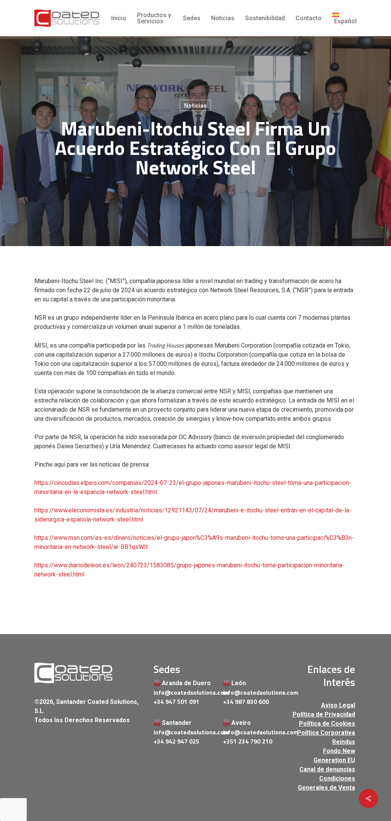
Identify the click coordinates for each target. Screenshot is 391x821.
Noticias (195, 105)
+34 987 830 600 (246, 701)
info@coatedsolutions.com (185, 692)
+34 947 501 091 (176, 701)
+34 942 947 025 (176, 741)
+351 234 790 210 (247, 741)
